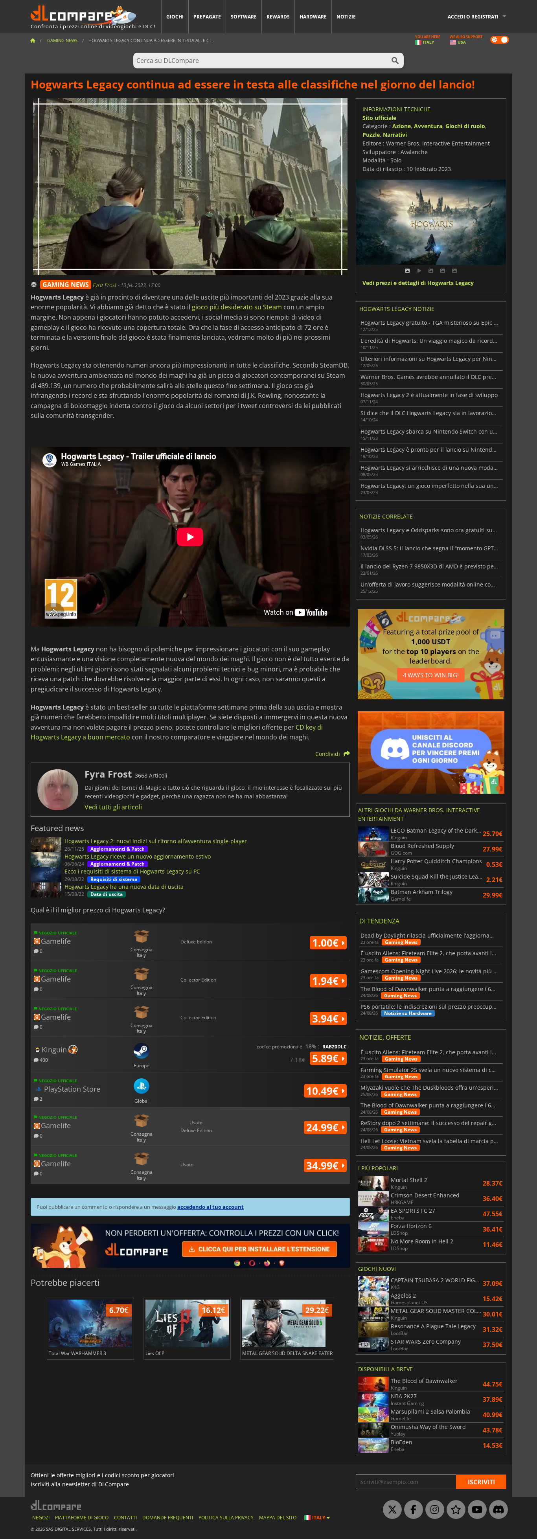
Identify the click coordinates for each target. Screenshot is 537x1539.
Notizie (346, 16)
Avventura (428, 126)
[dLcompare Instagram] (433, 1510)
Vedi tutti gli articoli (113, 807)
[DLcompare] (56, 1505)
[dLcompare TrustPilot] (454, 1510)
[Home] (32, 40)
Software (244, 16)
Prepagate (207, 16)
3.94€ (326, 1018)
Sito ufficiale (379, 117)
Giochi (175, 16)
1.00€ (326, 942)
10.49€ (323, 1091)
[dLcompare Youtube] (475, 1510)
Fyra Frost (105, 285)
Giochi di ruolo (465, 126)
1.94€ (326, 980)
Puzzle (371, 134)
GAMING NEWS (65, 284)
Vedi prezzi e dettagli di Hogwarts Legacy (418, 283)
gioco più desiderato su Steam (237, 307)
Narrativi (395, 134)
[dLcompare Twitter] (390, 1510)
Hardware (313, 16)
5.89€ (326, 1058)
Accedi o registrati (473, 16)
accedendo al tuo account (210, 1206)
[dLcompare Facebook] (411, 1510)
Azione (401, 126)
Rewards (278, 16)
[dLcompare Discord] (496, 1510)
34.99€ (323, 1165)
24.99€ (323, 1127)
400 (43, 1060)
